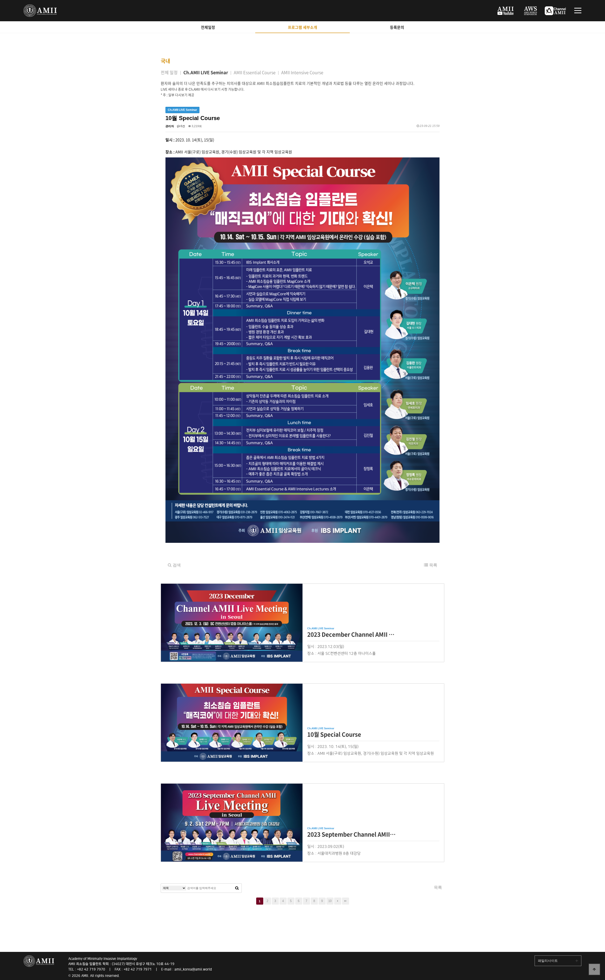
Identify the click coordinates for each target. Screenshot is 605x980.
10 (330, 901)
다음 (337, 901)
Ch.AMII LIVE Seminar (205, 72)
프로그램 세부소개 (302, 27)
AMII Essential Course (255, 72)
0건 (182, 126)
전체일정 (208, 27)
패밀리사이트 (548, 961)
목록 (432, 565)
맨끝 (345, 901)
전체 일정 (169, 72)
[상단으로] (594, 969)
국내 (165, 61)
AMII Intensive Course (302, 72)
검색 (176, 565)
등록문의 (397, 27)
